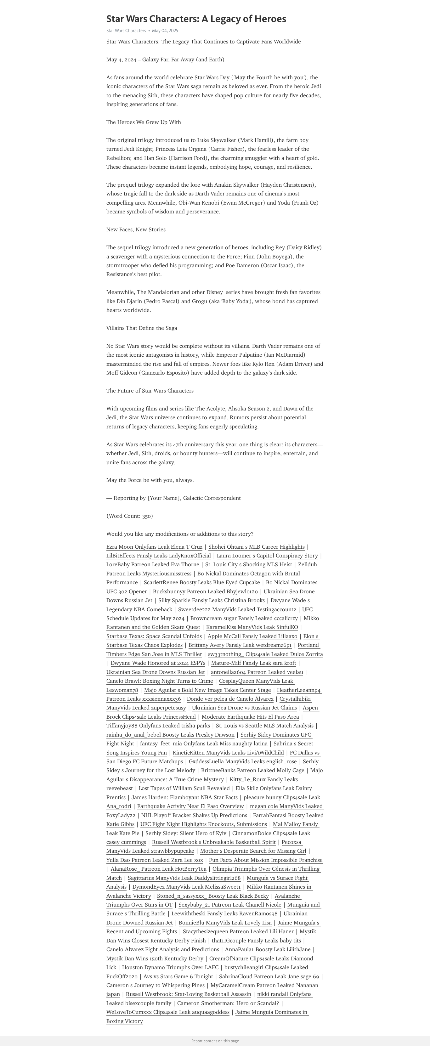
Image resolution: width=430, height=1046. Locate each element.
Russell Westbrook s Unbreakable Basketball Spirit (214, 842)
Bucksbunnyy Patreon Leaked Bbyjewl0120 (205, 591)
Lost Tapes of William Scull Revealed (184, 788)
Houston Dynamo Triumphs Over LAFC (170, 967)
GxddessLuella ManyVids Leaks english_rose (243, 761)
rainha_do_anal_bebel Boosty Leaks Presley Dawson (170, 734)
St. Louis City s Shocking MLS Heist (248, 564)
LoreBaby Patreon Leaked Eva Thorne (152, 564)
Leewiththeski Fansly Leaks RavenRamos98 (225, 913)
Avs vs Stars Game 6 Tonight (178, 976)
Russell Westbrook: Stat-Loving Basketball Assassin (188, 994)
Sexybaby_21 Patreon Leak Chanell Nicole (229, 904)
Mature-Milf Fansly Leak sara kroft (253, 662)
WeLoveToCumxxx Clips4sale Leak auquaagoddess (167, 1012)
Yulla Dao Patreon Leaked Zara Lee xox (154, 860)
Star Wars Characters (126, 30)
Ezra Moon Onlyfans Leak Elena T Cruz (154, 546)
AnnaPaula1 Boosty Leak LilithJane (268, 949)
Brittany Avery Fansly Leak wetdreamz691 (240, 645)
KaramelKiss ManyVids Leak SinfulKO (252, 627)
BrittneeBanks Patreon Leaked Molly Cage (252, 770)
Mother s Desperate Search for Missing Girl (253, 850)
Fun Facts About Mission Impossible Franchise (266, 860)
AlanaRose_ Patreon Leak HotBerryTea (159, 868)
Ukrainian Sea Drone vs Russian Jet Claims (244, 707)
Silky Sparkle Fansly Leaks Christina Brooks (211, 600)
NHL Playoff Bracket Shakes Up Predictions (194, 815)
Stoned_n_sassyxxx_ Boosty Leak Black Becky (213, 895)
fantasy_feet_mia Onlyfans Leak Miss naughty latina (204, 743)
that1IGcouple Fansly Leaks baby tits (256, 940)
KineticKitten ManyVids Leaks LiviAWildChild (228, 752)
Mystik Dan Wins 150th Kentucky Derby (154, 958)
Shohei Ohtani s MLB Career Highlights (256, 546)
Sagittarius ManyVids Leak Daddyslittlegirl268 (184, 877)
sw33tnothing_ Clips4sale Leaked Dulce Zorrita (265, 654)
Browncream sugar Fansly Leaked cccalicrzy (244, 618)
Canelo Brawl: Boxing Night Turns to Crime (159, 680)
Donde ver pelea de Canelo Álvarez (230, 698)
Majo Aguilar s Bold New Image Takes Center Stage (207, 690)
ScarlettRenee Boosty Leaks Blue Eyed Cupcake (202, 582)
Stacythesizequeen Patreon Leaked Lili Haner (238, 931)
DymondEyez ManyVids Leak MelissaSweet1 (187, 886)
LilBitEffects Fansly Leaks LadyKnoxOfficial (158, 555)
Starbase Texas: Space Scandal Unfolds (154, 636)
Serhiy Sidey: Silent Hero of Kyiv (185, 833)
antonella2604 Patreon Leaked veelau (257, 672)
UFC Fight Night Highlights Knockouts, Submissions (203, 824)
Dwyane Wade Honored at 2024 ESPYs (158, 662)
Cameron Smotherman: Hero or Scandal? (228, 1003)
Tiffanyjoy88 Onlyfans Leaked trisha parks (158, 725)
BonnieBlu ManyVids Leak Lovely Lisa (225, 922)
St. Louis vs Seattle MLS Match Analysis (265, 725)
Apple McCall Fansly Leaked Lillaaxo (252, 636)
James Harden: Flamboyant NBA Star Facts (185, 797)
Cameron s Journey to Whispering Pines (155, 985)
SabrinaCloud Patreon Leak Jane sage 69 (269, 976)
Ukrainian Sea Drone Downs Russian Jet (155, 672)
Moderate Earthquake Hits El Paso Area (250, 716)
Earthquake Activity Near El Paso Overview (190, 806)
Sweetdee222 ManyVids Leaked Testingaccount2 (237, 609)
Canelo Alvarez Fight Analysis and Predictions (162, 949)
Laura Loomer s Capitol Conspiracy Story (267, 555)
